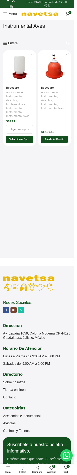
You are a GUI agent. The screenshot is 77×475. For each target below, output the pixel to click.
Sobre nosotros (14, 382)
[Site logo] (40, 13)
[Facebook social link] (6, 310)
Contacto (9, 397)
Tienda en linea (14, 389)
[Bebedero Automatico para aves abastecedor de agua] (54, 66)
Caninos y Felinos (16, 431)
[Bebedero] (19, 66)
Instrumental (14, 112)
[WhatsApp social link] (21, 310)
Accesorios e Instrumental (22, 416)
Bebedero (12, 87)
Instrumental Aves (17, 115)
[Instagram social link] (11, 7)
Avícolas (11, 100)
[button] (54, 139)
